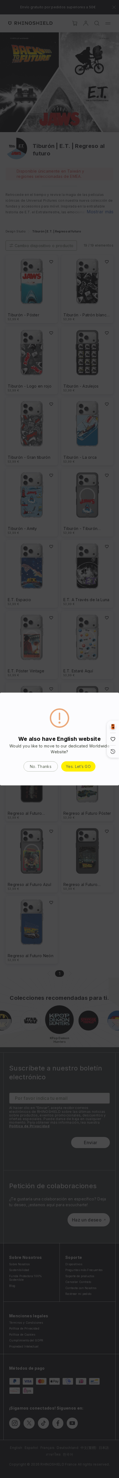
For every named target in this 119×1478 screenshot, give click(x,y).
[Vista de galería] (113, 726)
